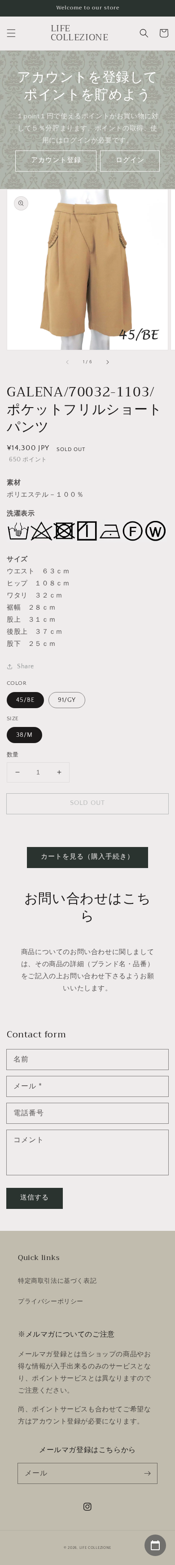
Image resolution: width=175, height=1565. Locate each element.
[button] (11, 33)
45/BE (25, 700)
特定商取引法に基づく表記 (57, 1281)
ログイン (130, 160)
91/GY (67, 700)
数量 (13, 755)
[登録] (147, 1473)
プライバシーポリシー (50, 1301)
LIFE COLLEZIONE (95, 1548)
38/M (24, 735)
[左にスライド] (68, 362)
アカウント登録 (56, 160)
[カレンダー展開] (155, 1545)
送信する (34, 1197)
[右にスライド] (107, 362)
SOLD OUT (87, 803)
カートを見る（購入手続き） (87, 856)
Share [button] (25, 666)
